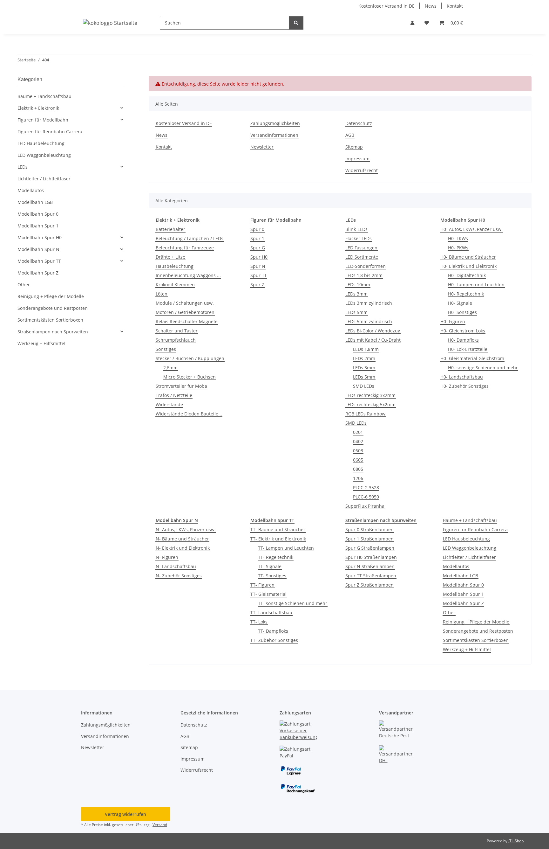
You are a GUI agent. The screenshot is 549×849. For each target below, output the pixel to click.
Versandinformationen (274, 135)
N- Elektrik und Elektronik (183, 548)
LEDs (22, 167)
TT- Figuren (262, 585)
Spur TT (258, 275)
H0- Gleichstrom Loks (462, 331)
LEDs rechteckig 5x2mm (370, 404)
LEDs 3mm (356, 294)
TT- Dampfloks (273, 631)
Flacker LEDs (358, 238)
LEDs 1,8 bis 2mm (364, 275)
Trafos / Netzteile (174, 395)
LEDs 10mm (357, 285)
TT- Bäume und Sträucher (277, 529)
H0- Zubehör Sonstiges (464, 386)
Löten (161, 294)
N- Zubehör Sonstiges (179, 576)
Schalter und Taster (177, 331)
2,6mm (170, 368)
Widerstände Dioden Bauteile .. (189, 414)
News (431, 6)
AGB (349, 135)
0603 (358, 451)
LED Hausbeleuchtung (466, 539)
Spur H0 (259, 257)
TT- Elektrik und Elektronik (278, 539)
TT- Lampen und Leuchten (286, 548)
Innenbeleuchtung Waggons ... (188, 275)
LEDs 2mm (364, 358)
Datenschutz (358, 123)
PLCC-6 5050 (366, 497)
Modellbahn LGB (460, 576)
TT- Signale (269, 566)
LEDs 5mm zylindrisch (368, 321)
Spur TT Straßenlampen (370, 576)
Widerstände (169, 404)
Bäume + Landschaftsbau (470, 520)
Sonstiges (166, 349)
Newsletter (262, 147)
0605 (358, 460)
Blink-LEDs (356, 229)
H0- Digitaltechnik (467, 275)
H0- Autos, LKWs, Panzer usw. (471, 229)
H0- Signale (460, 303)
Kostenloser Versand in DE (386, 6)
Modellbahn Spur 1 (463, 594)
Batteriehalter (170, 229)
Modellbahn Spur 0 (463, 585)
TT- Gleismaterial (268, 594)
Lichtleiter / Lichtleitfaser (469, 557)
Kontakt (455, 6)
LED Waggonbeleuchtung (469, 548)
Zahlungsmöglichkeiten (275, 123)
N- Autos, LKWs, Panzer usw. (186, 529)
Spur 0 (257, 229)
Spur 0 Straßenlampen (369, 529)
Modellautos (456, 566)
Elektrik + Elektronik (38, 108)
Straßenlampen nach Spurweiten (52, 332)
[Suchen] (296, 23)
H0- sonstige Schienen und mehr (483, 368)
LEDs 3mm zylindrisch (368, 303)
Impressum (357, 159)
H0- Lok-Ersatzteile (467, 349)
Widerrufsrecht (361, 170)
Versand (159, 824)
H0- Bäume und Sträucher (468, 257)
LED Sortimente (361, 257)
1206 (358, 478)
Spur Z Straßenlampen (369, 585)
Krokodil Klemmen (175, 285)
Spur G (257, 248)
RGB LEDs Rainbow (365, 414)
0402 (358, 441)
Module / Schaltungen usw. (185, 303)
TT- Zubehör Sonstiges (274, 640)
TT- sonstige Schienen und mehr (292, 603)
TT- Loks (259, 622)
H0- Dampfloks (463, 340)
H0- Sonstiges (462, 312)
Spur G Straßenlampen (369, 548)
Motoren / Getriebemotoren (185, 312)
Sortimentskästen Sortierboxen (476, 640)
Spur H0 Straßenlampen (371, 557)
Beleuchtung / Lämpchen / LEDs (189, 238)
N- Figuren (167, 557)
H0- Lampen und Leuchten (476, 285)
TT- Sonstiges (272, 576)
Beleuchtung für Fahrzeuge (185, 248)
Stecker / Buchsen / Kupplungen (190, 358)
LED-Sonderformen (365, 266)
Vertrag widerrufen (125, 814)
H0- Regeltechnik (466, 294)
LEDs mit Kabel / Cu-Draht (373, 340)
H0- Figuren (452, 321)
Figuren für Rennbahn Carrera (475, 529)
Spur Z (257, 285)
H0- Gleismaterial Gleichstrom (472, 358)
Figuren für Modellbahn (42, 120)
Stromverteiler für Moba (181, 386)
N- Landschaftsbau (176, 566)
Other (449, 612)
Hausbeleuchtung (174, 266)
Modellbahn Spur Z (463, 603)
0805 (358, 469)
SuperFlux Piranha (364, 506)
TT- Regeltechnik (275, 557)
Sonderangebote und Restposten (478, 631)
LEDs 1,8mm (366, 349)
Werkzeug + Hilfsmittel (467, 649)
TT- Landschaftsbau (271, 612)
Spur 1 (257, 238)
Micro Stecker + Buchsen (189, 377)
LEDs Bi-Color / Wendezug (372, 331)
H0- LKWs (458, 238)
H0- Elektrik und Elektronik (468, 266)
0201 (358, 432)
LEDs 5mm (356, 312)
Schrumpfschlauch (176, 340)
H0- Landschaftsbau (461, 377)
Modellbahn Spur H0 (39, 237)
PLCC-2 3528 (366, 487)
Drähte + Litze (170, 257)
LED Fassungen (361, 248)
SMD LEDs (363, 386)
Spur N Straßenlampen (370, 566)
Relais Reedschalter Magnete (187, 321)
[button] (412, 23)
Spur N (257, 266)
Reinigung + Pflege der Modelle (476, 622)
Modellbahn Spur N (38, 249)
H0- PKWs (458, 248)
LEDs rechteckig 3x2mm (370, 395)
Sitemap (354, 147)
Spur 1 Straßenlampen (369, 539)
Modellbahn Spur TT (39, 261)
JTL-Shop (516, 841)
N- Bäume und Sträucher (182, 539)
